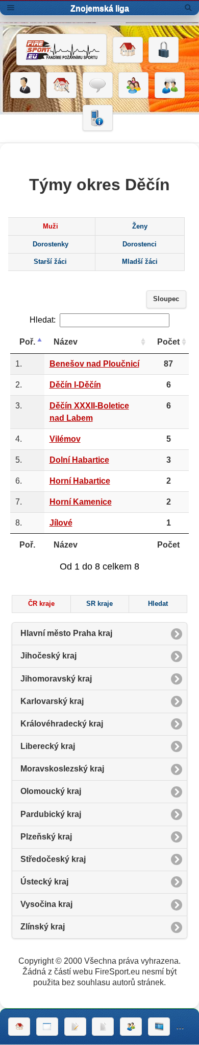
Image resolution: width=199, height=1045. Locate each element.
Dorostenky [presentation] (50, 244)
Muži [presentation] (50, 226)
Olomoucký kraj (50, 791)
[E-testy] (133, 85)
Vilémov (65, 439)
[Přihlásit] (163, 50)
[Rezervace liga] (75, 1026)
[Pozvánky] (47, 1026)
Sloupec (166, 299)
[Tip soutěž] (131, 1026)
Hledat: (43, 319)
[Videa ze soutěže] (159, 1026)
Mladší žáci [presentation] (140, 261)
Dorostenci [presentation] (139, 244)
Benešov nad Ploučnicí (94, 363)
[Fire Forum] (170, 85)
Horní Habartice (79, 480)
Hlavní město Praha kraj (66, 633)
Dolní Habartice (79, 460)
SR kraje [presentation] (99, 603)
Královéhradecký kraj (61, 723)
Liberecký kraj (47, 746)
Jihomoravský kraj (56, 678)
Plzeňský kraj (46, 836)
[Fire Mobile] (98, 118)
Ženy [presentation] (139, 226)
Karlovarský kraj (52, 701)
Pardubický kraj (50, 814)
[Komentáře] (98, 85)
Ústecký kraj (44, 881)
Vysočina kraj (46, 904)
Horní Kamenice (80, 501)
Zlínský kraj (42, 926)
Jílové (60, 522)
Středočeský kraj (53, 859)
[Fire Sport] (61, 49)
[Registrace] (25, 85)
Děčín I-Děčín (75, 384)
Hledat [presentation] (158, 603)
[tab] (50, 226)
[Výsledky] (103, 1026)
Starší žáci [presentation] (50, 261)
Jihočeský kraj (48, 655)
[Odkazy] (61, 85)
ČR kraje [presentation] (41, 603)
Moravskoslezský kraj (62, 768)
